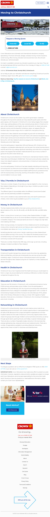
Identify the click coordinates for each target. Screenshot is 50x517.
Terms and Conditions (25, 484)
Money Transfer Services (25, 229)
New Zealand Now (34, 199)
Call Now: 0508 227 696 (8, 7)
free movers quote (27, 76)
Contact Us (25, 461)
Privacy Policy (25, 481)
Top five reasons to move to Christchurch (26, 79)
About (25, 458)
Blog (25, 474)
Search (25, 465)
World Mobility (25, 455)
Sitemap (25, 487)
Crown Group (25, 478)
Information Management (25, 451)
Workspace (25, 448)
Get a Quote (40, 2)
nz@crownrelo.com (11, 67)
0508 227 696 (45, 65)
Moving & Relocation (25, 442)
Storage (25, 445)
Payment (25, 468)
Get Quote (25, 471)
